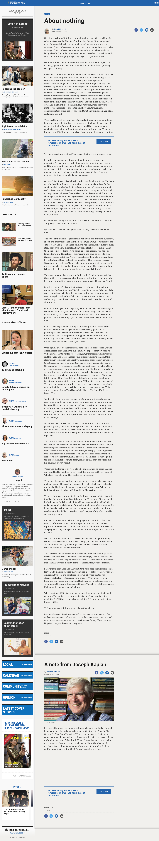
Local (48, 810)
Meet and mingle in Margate (14, 322)
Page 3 (17, 786)
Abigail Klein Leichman (10, 92)
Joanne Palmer (18, 27)
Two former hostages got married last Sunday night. (14, 811)
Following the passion (13, 88)
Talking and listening (13, 369)
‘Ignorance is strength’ (14, 199)
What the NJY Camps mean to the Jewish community (16, 576)
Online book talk (9, 214)
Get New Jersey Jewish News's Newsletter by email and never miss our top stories (67, 142)
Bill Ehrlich (7, 164)
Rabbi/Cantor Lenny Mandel (12, 129)
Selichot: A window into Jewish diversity (14, 408)
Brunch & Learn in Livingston (17, 352)
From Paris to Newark (16, 584)
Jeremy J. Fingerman (15, 421)
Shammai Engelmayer (15, 382)
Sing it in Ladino (17, 23)
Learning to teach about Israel (14, 624)
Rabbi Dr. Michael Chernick (17, 402)
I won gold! (17, 480)
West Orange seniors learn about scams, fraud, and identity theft (16, 310)
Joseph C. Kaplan (53, 672)
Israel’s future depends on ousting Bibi (16, 388)
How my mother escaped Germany (14, 132)
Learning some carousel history (25, 239)
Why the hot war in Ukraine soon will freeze (15, 206)
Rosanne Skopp (60, 29)
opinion (48, 636)
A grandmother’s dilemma (15, 443)
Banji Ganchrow (17, 476)
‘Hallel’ (7, 509)
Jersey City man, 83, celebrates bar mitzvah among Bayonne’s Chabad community (17, 96)
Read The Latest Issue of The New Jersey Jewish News (16, 725)
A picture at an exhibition (15, 126)
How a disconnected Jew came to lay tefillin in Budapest (17, 168)
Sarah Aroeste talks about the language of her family (17, 34)
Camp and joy (9, 568)
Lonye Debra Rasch (15, 438)
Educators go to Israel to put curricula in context (17, 634)
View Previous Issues (22, 776)
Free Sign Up (103, 142)
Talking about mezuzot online (24, 225)
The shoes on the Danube (15, 161)
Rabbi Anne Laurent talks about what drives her (16, 593)
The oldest (8, 460)
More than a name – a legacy (17, 426)
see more (28, 664)
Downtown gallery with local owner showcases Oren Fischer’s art (16, 517)
